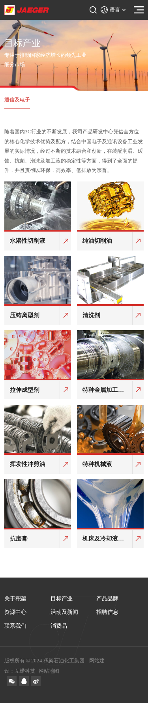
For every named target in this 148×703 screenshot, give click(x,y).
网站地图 (49, 671)
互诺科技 (25, 671)
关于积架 (15, 599)
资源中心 (15, 612)
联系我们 (15, 626)
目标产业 (62, 599)
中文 (113, 29)
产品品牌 (107, 599)
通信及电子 (17, 100)
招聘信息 (107, 612)
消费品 (59, 626)
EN (113, 45)
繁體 (113, 60)
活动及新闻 (64, 612)
